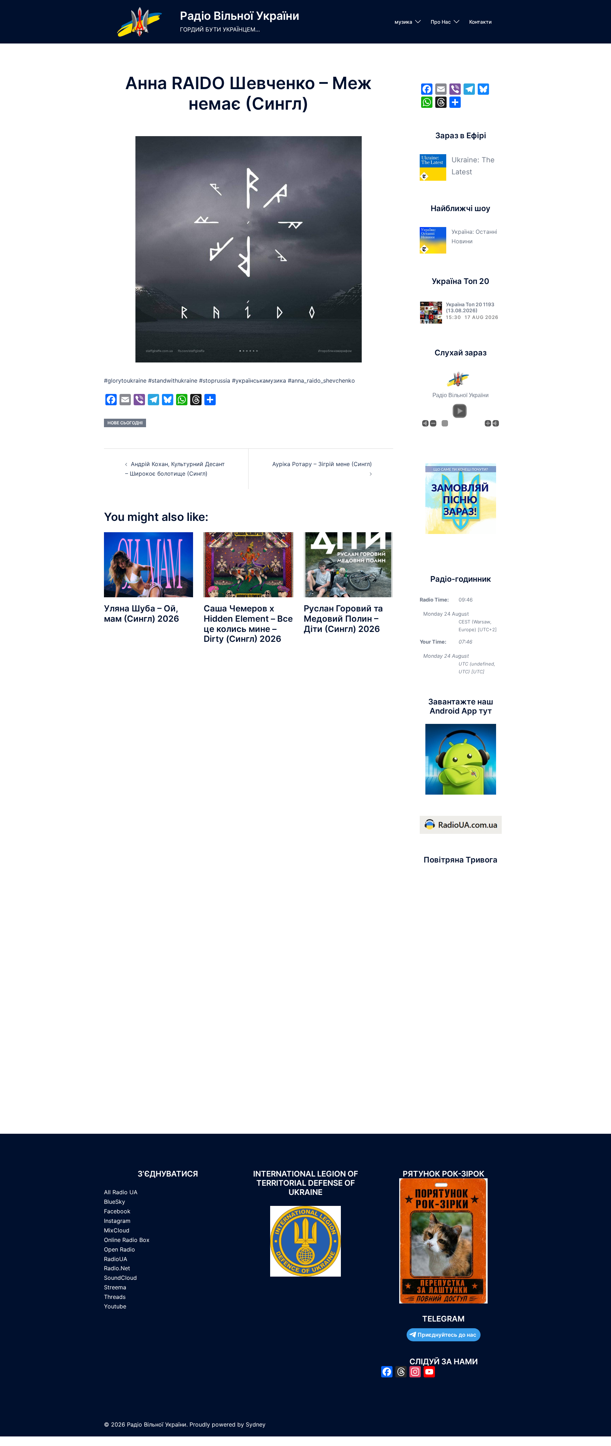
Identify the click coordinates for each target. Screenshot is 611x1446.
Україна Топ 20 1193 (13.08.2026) (470, 307)
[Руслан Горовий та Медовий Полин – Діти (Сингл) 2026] (348, 564)
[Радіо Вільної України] (139, 21)
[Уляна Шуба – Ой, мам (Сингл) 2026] (148, 564)
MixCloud (116, 1230)
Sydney (256, 1424)
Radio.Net (117, 1268)
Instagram (117, 1220)
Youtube (115, 1306)
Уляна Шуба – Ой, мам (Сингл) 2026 (141, 613)
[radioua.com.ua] (461, 824)
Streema (115, 1287)
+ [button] (488, 423)
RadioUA (115, 1258)
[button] (460, 411)
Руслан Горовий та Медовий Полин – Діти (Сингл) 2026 (343, 618)
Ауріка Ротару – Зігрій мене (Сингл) (322, 464)
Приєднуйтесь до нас (447, 1334)
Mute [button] (425, 423)
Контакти (480, 22)
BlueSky (114, 1201)
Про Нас (441, 22)
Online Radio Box (127, 1239)
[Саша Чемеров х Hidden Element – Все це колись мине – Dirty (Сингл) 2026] (248, 564)
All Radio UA (121, 1192)
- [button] (433, 423)
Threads (115, 1296)
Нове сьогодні (124, 422)
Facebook (117, 1211)
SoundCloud (120, 1277)
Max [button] (496, 423)
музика (403, 22)
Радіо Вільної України (239, 16)
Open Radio (119, 1249)
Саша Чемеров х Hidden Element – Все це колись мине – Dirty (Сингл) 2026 (248, 623)
